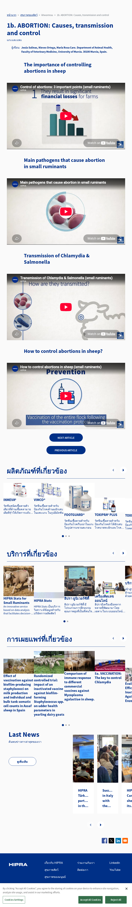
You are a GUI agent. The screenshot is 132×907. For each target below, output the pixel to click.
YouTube (114, 870)
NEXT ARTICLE (66, 437)
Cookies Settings (14, 899)
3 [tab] (69, 536)
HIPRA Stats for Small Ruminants (16, 600)
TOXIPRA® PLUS (106, 514)
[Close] (126, 888)
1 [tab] (63, 536)
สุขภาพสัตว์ (51, 870)
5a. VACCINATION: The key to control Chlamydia (108, 677)
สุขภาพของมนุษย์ (55, 877)
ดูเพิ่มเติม (22, 761)
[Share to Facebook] (104, 840)
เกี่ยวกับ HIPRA (54, 863)
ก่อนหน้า (113, 470)
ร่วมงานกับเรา (86, 863)
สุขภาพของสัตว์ (28, 15)
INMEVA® (9, 500)
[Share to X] (111, 840)
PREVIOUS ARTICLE (66, 450)
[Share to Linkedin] (118, 840)
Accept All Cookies (90, 899)
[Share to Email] (125, 840)
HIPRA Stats (43, 600)
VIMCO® (39, 500)
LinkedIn (114, 863)
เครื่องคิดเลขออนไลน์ (104, 598)
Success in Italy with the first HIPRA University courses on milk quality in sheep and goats (107, 798)
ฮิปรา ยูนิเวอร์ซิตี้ (76, 598)
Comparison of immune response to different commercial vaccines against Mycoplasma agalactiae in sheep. (79, 686)
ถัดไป (123, 470)
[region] (66, 895)
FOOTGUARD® (74, 514)
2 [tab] (66, 536)
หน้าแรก (11, 15)
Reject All (116, 899)
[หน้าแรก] (18, 869)
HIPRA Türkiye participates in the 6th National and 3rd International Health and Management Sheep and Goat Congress (83, 798)
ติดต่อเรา (82, 870)
